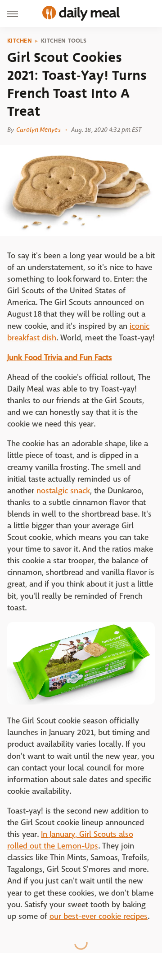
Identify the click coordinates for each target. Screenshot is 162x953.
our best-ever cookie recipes (99, 916)
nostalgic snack (63, 491)
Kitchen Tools (63, 41)
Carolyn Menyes (38, 130)
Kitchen (19, 41)
